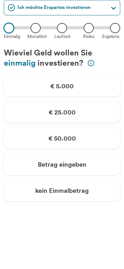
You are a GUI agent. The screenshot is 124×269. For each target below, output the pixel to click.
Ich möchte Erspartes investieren (54, 7)
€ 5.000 (62, 86)
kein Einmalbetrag (62, 190)
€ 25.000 (62, 112)
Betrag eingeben (62, 164)
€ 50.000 (62, 138)
